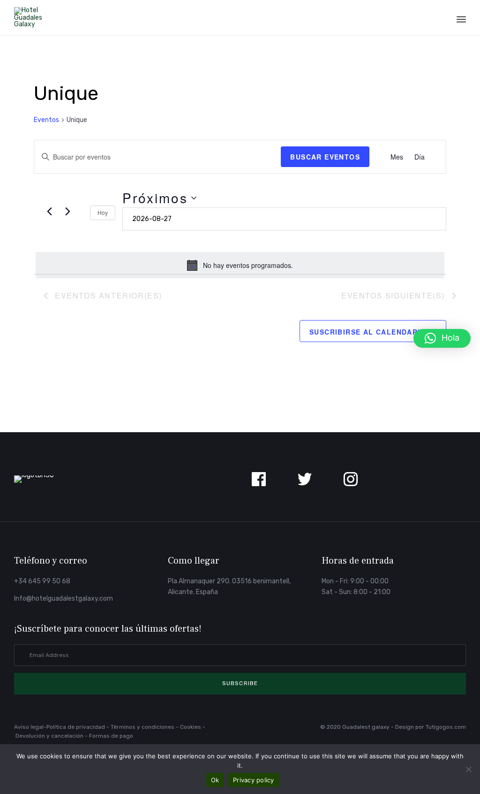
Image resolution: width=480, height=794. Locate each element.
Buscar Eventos (325, 156)
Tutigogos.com (446, 727)
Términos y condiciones (142, 727)
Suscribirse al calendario (367, 331)
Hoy (103, 212)
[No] (468, 769)
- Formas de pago (109, 736)
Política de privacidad (76, 727)
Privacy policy (253, 780)
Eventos (46, 120)
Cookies (190, 727)
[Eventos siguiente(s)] (67, 211)
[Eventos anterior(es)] (49, 211)
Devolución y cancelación (50, 736)
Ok (215, 780)
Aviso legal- (30, 727)
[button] (240, 684)
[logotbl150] (34, 475)
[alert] (240, 265)
